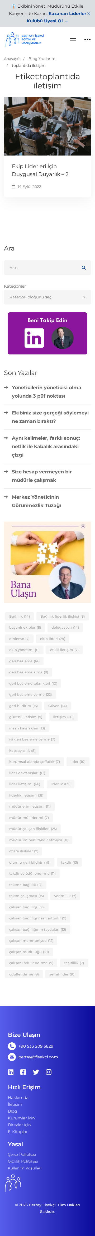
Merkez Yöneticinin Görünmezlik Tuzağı (36, 501)
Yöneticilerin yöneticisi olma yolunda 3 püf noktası (46, 392)
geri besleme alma (28, 672)
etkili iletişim (64, 650)
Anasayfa (12, 58)
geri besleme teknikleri (33, 683)
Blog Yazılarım (41, 58)
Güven (57, 706)
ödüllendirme (24, 974)
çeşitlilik (74, 963)
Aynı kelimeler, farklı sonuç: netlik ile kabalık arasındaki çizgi (46, 446)
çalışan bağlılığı (27, 907)
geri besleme (24, 661)
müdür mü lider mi (29, 817)
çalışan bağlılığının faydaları (37, 929)
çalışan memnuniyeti (31, 940)
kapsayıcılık (22, 750)
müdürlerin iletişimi (30, 806)
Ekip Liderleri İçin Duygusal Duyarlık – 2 (40, 170)
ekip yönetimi (24, 650)
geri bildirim (23, 706)
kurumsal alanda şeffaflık (34, 761)
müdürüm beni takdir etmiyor (38, 840)
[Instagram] (48, 1072)
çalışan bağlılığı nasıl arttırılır (37, 918)
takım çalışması (26, 896)
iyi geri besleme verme (32, 739)
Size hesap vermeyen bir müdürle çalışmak (42, 476)
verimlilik (65, 896)
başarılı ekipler (25, 627)
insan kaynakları (27, 728)
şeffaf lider (62, 974)
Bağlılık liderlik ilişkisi (62, 616)
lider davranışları (27, 773)
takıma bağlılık (25, 885)
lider (78, 761)
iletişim (63, 717)
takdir (69, 862)
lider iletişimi (24, 784)
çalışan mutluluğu (29, 952)
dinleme (19, 639)
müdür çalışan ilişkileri (33, 829)
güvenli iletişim (25, 717)
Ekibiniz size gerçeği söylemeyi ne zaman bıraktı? (50, 417)
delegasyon (65, 627)
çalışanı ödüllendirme (31, 963)
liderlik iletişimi (26, 795)
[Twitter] (35, 1072)
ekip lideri (52, 639)
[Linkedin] (10, 1072)
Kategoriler (15, 286)
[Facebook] (23, 1072)
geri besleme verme (30, 694)
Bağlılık (19, 616)
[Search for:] (47, 267)
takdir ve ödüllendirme (32, 873)
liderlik (60, 784)
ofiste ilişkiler (23, 851)
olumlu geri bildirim (29, 862)
